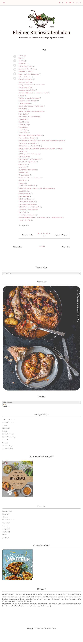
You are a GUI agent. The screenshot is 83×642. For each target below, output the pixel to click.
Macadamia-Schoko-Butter (27, 170)
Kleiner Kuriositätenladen (48, 628)
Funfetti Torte (23, 130)
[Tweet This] (14, 60)
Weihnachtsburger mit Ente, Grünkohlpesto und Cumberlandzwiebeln (41, 217)
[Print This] (14, 78)
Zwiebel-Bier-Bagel (25, 220)
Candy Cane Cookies (25, 79)
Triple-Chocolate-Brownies (27, 215)
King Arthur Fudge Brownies (28, 162)
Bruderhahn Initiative (8, 419)
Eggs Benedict (23, 119)
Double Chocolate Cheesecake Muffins (31, 111)
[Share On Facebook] (14, 56)
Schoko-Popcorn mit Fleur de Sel (30, 207)
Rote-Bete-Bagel (24, 196)
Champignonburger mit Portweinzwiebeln (32, 85)
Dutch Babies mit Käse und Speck (30, 116)
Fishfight (4, 431)
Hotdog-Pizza (23, 151)
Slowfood (5, 443)
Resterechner (6, 440)
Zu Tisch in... (6, 537)
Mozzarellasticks (24, 175)
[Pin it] (14, 65)
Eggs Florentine (24, 122)
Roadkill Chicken (24, 191)
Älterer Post (66, 247)
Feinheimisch (6, 428)
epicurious (5, 517)
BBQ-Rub (22, 61)
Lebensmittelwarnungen (9, 437)
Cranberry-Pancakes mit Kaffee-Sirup (31, 106)
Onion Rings (23, 180)
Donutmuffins (23, 109)
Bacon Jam (22, 55)
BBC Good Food (6, 511)
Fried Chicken (23, 127)
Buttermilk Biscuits (25, 77)
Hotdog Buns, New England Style (30, 146)
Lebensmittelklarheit (8, 434)
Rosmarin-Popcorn (25, 193)
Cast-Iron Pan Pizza (25, 82)
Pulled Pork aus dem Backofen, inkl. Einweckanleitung (37, 188)
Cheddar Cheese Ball (25, 87)
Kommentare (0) (27, 235)
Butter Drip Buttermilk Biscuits (29, 74)
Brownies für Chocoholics (27, 69)
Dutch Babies (23, 114)
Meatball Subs (23, 172)
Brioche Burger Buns (25, 66)
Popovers (22, 183)
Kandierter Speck (24, 156)
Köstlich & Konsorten (8, 520)
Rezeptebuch (6, 529)
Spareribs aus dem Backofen (28, 209)
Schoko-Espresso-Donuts (27, 201)
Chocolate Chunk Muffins (27, 90)
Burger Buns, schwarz (26, 71)
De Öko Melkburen (7, 422)
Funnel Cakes (23, 132)
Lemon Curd (22, 167)
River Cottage (6, 532)
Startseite (42, 246)
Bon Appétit (5, 514)
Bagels (21, 58)
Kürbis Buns (23, 164)
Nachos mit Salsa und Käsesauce (30, 178)
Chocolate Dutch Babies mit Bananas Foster (33, 93)
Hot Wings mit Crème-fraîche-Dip (29, 154)
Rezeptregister (63, 235)
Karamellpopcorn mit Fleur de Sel (30, 159)
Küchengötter (6, 523)
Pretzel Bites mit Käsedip (27, 186)
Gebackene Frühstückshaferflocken (30, 135)
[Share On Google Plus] (14, 69)
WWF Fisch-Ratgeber (8, 446)
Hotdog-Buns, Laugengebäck (28, 143)
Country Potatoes (24, 103)
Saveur (4, 535)
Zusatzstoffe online (7, 449)
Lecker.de (5, 526)
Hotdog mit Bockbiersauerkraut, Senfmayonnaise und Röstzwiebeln (41, 148)
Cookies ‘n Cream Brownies (28, 101)
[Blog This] (14, 73)
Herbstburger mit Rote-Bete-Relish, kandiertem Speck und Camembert (42, 140)
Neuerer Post (17, 247)
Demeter (4, 425)
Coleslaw (21, 95)
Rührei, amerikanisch (25, 199)
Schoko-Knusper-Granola (27, 204)
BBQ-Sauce (22, 63)
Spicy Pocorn (23, 212)
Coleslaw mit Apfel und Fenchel (29, 98)
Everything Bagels (25, 125)
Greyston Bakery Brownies (27, 138)
